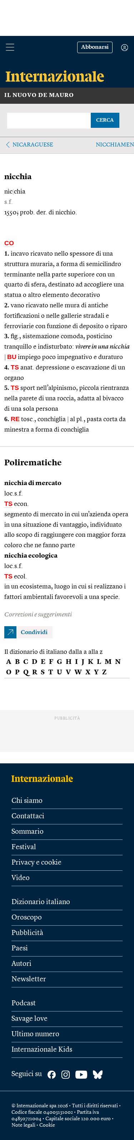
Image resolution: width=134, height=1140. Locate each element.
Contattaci (27, 816)
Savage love (29, 1019)
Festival (23, 847)
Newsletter (28, 979)
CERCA (105, 120)
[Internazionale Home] (44, 778)
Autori (21, 964)
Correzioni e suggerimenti (38, 614)
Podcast (23, 1003)
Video (20, 878)
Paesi (19, 948)
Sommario (27, 832)
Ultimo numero (35, 1034)
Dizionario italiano (40, 902)
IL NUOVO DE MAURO (39, 95)
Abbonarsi (95, 47)
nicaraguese (33, 145)
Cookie (47, 1125)
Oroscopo (26, 917)
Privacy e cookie (36, 862)
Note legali (23, 1125)
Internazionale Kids (41, 1049)
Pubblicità (27, 933)
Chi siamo (27, 801)
